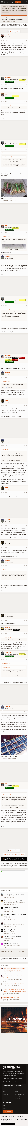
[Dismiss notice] (25, 6)
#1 (26, 40)
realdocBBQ (7, 918)
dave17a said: (5, 663)
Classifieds (17, 1098)
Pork (12, 909)
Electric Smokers (17, 945)
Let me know (5, 12)
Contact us (5, 1094)
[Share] (25, 41)
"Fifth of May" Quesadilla (11, 907)
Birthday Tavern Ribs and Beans (12, 936)
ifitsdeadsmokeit (8, 924)
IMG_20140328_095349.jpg (9, 756)
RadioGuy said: (5, 794)
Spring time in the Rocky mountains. (13, 901)
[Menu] (2, 2)
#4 (26, 149)
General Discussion (14, 895)
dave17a (4, 21)
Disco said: (4, 153)
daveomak (5, 200)
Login (4, 1105)
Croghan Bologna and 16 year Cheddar (13, 984)
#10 (26, 405)
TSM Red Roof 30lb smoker (11, 943)
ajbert (5, 902)
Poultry (12, 931)
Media (16, 1091)
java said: (4, 449)
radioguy (5, 758)
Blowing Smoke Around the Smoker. (16, 902)
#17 (26, 633)
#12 (26, 492)
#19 (26, 712)
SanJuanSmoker (8, 945)
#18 (26, 659)
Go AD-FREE (8, 1111)
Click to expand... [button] (14, 165)
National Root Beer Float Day (11, 997)
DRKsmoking (7, 938)
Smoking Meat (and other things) (19, 1095)
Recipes (17, 1088)
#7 (26, 305)
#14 (26, 547)
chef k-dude (7, 909)
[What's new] (23, 2)
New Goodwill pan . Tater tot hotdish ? (14, 894)
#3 (26, 101)
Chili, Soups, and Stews (18, 924)
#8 (26, 364)
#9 (26, 377)
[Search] (26, 2)
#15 (26, 565)
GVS (5, 923)
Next (17, 31)
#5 (26, 232)
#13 (26, 525)
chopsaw (6, 895)
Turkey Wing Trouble (9, 930)
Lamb (4, 973)
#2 (26, 84)
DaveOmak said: (6, 105)
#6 (26, 261)
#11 (26, 445)
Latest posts (4, 965)
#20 (26, 790)
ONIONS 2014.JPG (6, 198)
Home (4, 1088)
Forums (4, 1091)
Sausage (13, 918)
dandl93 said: (5, 309)
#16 (26, 620)
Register (5, 1108)
